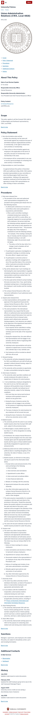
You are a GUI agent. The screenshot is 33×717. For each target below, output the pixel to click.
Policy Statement (8, 60)
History (5, 71)
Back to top (4, 127)
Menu (29, 2)
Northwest (6, 661)
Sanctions (5, 66)
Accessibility (5, 712)
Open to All (20, 712)
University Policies (8, 7)
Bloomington (6, 658)
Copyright (7, 714)
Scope (4, 58)
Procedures (6, 63)
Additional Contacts (8, 69)
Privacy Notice (27, 712)
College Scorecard (13, 712)
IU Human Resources (7, 104)
